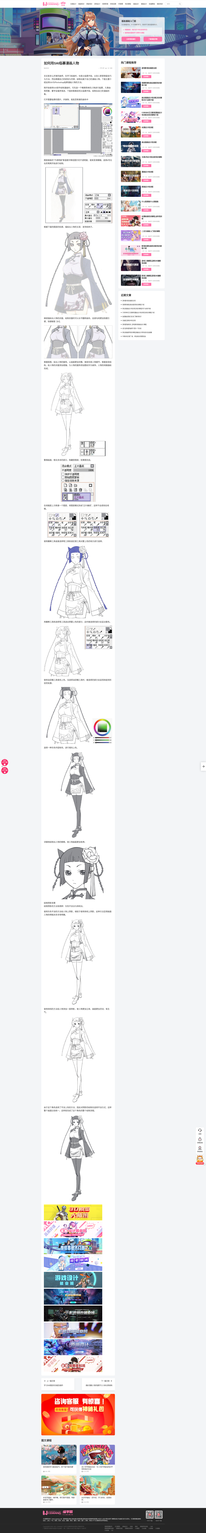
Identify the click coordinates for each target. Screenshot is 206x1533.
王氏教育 (117, 1526)
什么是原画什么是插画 (150, 202)
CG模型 (137, 1528)
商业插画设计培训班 (149, 142)
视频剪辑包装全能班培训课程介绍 (133, 304)
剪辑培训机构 (129, 1528)
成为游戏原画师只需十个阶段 (131, 328)
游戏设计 (97, 4)
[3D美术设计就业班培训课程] (131, 161)
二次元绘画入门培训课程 (151, 231)
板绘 (136, 1526)
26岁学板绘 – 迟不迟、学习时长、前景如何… (96, 1499)
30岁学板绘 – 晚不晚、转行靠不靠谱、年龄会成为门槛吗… (59, 1499)
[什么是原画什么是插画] (131, 206)
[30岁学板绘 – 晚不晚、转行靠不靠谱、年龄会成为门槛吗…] (58, 1485)
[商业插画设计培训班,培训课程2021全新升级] (131, 102)
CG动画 (144, 1528)
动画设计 (136, 4)
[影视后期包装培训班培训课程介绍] (131, 250)
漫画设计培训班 (147, 172)
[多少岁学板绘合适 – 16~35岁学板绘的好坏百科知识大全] (97, 1455)
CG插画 (157, 1528)
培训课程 (128, 4)
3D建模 (120, 4)
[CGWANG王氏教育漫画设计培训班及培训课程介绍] (131, 117)
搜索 (180, 4)
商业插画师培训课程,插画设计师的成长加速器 (137, 332)
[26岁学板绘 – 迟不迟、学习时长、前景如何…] (97, 1485)
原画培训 (89, 4)
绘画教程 (152, 4)
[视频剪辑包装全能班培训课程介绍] (131, 87)
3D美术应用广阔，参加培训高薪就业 (134, 336)
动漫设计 (73, 4)
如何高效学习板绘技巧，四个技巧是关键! (58, 1467)
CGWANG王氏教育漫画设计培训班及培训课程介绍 (138, 312)
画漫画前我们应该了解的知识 (131, 316)
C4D (151, 1526)
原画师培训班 (144, 1526)
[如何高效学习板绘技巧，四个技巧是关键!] (58, 1455)
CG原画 (151, 1528)
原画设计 (125, 1526)
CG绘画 (107, 1530)
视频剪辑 (105, 4)
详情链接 (3, 9)
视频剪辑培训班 (109, 1528)
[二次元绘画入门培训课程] (131, 235)
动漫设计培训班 (147, 127)
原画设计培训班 (147, 187)
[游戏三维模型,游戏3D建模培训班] (131, 265)
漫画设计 (144, 4)
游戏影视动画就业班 (149, 68)
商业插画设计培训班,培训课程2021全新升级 (136, 308)
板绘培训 (160, 4)
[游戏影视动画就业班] (131, 72)
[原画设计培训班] (131, 191)
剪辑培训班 (119, 1528)
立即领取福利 (130, 39)
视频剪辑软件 (108, 1526)
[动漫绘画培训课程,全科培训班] (131, 220)
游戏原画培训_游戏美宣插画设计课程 (134, 324)
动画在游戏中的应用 (129, 320)
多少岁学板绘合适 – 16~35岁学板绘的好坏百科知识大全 (97, 1468)
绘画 (131, 1526)
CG (112, 1530)
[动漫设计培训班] (131, 131)
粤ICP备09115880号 (80, 1528)
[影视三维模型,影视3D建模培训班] (131, 280)
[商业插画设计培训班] (131, 146)
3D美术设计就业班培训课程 (152, 157)
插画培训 (81, 4)
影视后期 (113, 4)
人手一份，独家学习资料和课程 (151, 73)
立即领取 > (146, 76)
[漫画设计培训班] (131, 176)
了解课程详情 (152, 39)
